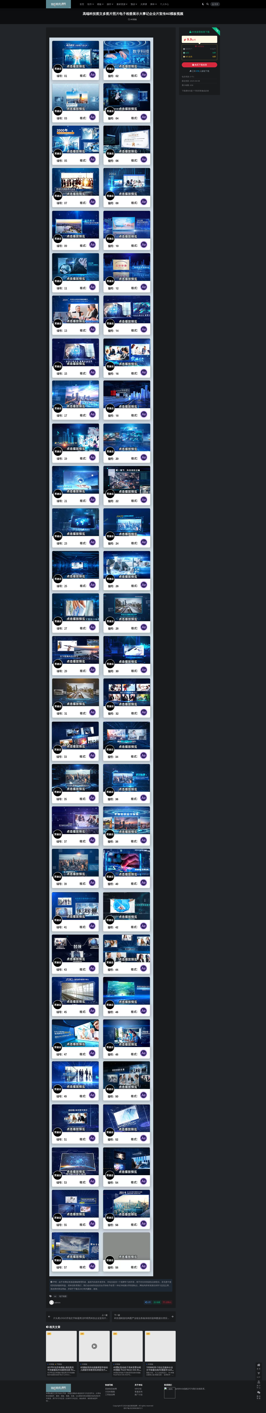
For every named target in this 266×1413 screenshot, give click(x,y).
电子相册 (62, 1296)
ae (55, 1296)
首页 (82, 4)
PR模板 (59, 1364)
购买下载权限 (201, 65)
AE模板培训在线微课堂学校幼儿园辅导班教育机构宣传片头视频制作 (94, 1370)
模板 (99, 4)
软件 (89, 4)
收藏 (158, 1302)
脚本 (152, 4)
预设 (133, 4)
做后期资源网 (132, 1406)
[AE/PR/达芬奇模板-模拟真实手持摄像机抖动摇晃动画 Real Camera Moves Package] (61, 1346)
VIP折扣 (201, 46)
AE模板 (134, 19)
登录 (216, 4)
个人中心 (164, 4)
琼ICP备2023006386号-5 (133, 1408)
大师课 (143, 4)
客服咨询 (138, 1391)
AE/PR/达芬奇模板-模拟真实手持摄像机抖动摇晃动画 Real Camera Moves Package (61, 1370)
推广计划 (138, 1394)
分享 (149, 1302)
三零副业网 (110, 1394)
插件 (109, 4)
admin (57, 1302)
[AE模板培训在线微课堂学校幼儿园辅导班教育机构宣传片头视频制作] (94, 1346)
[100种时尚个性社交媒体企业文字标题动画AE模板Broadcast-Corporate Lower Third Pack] (160, 1346)
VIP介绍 (138, 1388)
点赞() (168, 1302)
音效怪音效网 (111, 1388)
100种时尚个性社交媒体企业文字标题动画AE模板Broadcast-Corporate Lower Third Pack (160, 1371)
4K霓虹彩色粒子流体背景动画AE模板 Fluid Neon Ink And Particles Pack (127, 1370)
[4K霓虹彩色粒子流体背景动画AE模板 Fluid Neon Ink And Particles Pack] (127, 1346)
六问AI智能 (110, 1391)
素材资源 (121, 4)
